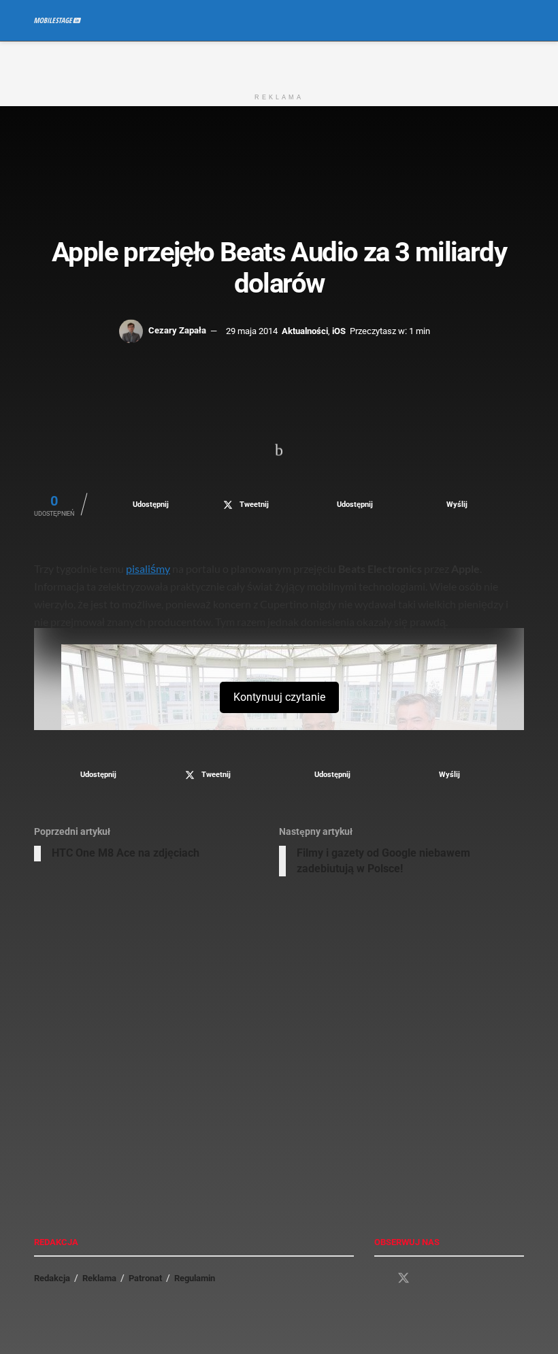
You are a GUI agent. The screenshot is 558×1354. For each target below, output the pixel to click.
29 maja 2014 (252, 330)
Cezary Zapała (177, 330)
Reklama (99, 1278)
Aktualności (305, 330)
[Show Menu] (493, 20)
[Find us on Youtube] (428, 1279)
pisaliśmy (148, 568)
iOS (339, 330)
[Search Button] (518, 20)
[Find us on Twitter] (403, 1278)
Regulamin (194, 1278)
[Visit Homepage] (57, 20)
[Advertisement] (279, 62)
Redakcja (52, 1278)
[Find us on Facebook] (379, 1279)
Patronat (145, 1278)
